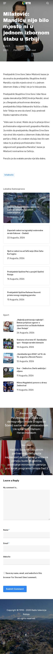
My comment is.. (10, 488)
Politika (17, 50)
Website (6, 557)
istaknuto (9, 175)
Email (6, 543)
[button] (4, 3)
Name (6, 530)
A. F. (8, 46)
